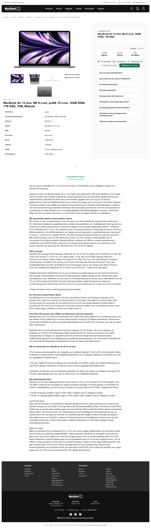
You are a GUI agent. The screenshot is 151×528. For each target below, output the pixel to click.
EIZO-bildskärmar (57, 485)
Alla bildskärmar (57, 483)
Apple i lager (110, 484)
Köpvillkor (109, 473)
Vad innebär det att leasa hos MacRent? (114, 79)
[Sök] (131, 8)
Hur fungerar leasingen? (108, 84)
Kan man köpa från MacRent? (110, 73)
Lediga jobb (110, 482)
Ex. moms (133, 48)
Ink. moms (140, 48)
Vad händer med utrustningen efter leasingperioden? (112, 114)
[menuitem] (49, 8)
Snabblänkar (83, 465)
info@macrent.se (73, 510)
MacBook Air (29, 17)
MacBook (21, 17)
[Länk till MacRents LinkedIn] (80, 514)
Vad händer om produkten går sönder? (114, 102)
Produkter (13, 17)
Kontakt (108, 471)
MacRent (5, 17)
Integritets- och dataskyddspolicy (111, 479)
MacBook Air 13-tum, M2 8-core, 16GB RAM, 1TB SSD (65, 17)
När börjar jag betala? (107, 90)
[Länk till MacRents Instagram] (75, 514)
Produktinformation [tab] (75, 176)
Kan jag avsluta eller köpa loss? (111, 96)
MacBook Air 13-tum (41, 17)
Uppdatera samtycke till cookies (98, 525)
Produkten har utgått (109, 65)
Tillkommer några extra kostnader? (113, 121)
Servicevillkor (110, 476)
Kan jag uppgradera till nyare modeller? (114, 107)
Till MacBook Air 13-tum (129, 65)
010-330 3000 (59, 510)
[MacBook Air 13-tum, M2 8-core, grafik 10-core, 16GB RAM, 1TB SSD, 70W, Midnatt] (44, 49)
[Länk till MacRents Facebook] (71, 514)
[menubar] (74, 8)
